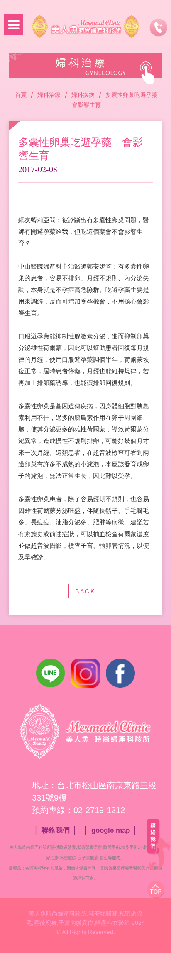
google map (110, 830)
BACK (85, 591)
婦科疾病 (83, 94)
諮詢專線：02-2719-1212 (158, 27)
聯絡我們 (56, 830)
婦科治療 (49, 94)
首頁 (21, 94)
